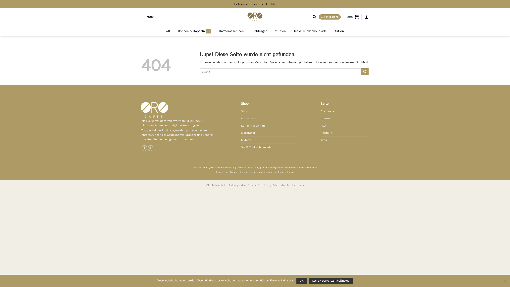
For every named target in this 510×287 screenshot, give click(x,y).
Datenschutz (219, 185)
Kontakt (326, 133)
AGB (207, 185)
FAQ (323, 125)
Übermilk (327, 118)
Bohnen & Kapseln (191, 31)
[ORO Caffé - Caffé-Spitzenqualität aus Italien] (255, 17)
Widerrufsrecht (281, 185)
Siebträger (259, 31)
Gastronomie (241, 4)
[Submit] (365, 72)
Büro (254, 4)
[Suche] (314, 17)
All (168, 31)
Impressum (298, 185)
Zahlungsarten (237, 185)
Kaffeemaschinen (231, 31)
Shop (244, 111)
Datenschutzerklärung (331, 280)
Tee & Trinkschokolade (310, 31)
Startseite (327, 111)
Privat (264, 4)
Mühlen (280, 31)
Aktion (339, 31)
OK (302, 280)
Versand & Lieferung (259, 185)
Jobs (273, 4)
